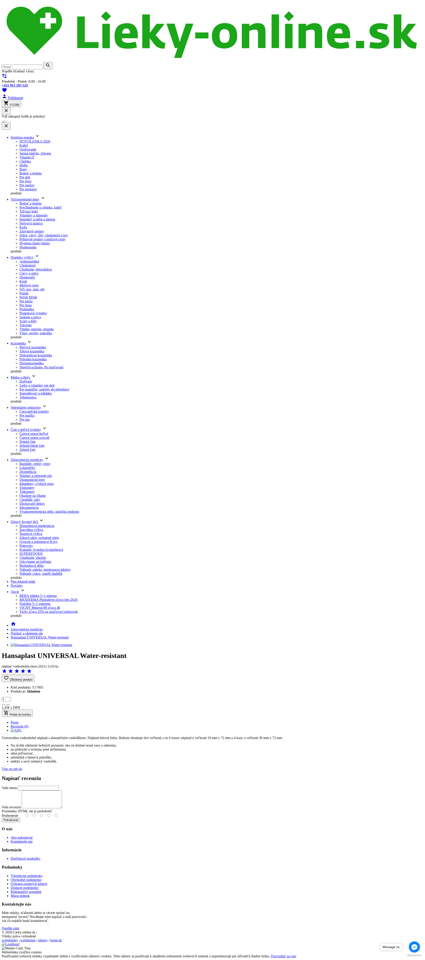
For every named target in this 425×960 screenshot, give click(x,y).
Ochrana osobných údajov (29, 884)
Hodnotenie (10, 815)
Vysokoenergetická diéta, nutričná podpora (49, 511)
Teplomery (27, 488)
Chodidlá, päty (29, 499)
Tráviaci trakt (28, 211)
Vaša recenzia (11, 807)
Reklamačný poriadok (26, 892)
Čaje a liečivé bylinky (26, 430)
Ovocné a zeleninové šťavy (38, 542)
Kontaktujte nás (22, 841)
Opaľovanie (27, 149)
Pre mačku (26, 415)
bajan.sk (56, 940)
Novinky (17, 585)
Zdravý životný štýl (25, 522)
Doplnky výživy (22, 257)
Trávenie (25, 325)
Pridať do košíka (17, 713)
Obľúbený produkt (18, 678)
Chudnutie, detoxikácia (35, 269)
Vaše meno (9, 788)
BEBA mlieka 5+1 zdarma (38, 596)
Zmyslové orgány (31, 231)
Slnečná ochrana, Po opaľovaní (41, 367)
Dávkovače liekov (32, 503)
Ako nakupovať (22, 837)
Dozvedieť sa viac (283, 956)
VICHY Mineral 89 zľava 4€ (39, 608)
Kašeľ (23, 145)
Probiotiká (26, 309)
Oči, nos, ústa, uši (31, 289)
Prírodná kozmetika (33, 359)
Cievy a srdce (29, 273)
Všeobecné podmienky (27, 876)
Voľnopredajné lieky (25, 199)
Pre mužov (27, 185)
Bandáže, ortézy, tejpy (34, 464)
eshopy (43, 940)
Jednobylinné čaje (31, 445)
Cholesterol (27, 265)
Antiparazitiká (29, 261)
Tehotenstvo (28, 397)
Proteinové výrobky (33, 313)
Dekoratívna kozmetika (35, 355)
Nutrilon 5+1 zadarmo (34, 604)
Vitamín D (26, 157)
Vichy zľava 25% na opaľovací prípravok (48, 612)
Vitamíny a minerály (33, 215)
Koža (23, 227)
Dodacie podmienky (25, 888)
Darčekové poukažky (26, 858)
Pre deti (24, 177)
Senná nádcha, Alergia (35, 153)
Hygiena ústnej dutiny (34, 243)
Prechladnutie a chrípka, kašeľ (40, 207)
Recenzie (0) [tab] (19, 726)
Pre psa (24, 419)
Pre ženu (25, 305)
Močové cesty (29, 285)
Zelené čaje (27, 449)
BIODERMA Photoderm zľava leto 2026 (48, 600)
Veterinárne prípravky (26, 407)
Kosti (23, 281)
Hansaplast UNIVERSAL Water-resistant (40, 637)
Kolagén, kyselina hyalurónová (41, 550)
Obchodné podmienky (26, 880)
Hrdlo (23, 165)
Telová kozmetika (31, 351)
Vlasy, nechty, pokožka (35, 333)
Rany (23, 169)
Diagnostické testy (32, 480)
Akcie (15, 592)
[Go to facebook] (414, 946)
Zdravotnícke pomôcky (27, 460)
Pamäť (24, 293)
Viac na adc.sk (12, 769)
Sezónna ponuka (22, 137)
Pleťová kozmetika (32, 347)
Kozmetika (18, 343)
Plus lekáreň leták (23, 581)
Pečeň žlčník (28, 297)
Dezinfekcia (27, 472)
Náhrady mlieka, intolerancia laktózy (45, 569)
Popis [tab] (14, 722)
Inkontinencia (29, 507)
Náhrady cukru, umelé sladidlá (40, 573)
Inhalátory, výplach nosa (36, 484)
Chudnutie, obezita (32, 557)
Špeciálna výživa (31, 530)
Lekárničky (27, 468)
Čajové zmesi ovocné (34, 437)
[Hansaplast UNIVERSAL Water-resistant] (41, 645)
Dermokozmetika (31, 363)
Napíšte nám (10, 928)
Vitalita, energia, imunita (36, 329)
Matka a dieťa (20, 377)
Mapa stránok (20, 896)
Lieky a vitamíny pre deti (36, 385)
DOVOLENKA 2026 (34, 141)
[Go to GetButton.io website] (414, 955)
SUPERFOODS (31, 553)
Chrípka (25, 161)
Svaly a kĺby (28, 321)
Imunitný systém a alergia (37, 219)
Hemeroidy (27, 277)
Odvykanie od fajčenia (35, 561)
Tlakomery (27, 492)
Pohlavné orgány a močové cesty (42, 239)
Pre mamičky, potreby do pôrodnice (44, 389)
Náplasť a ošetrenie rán (35, 476)
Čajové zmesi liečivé (33, 433)
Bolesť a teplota (30, 173)
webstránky (10, 940)
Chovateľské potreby (34, 411)
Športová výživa (30, 534)
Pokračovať (11, 820)
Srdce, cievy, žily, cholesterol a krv (43, 235)
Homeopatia (28, 247)
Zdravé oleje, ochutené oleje (39, 538)
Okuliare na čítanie (32, 495)
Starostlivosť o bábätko (35, 393)
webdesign (27, 940)
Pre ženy (25, 181)
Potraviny (26, 546)
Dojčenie (25, 381)
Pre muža (26, 301)
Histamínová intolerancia (36, 526)
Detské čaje (27, 441)
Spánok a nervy (30, 317)
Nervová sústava (31, 223)
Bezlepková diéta (31, 565)
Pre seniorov (28, 189)
